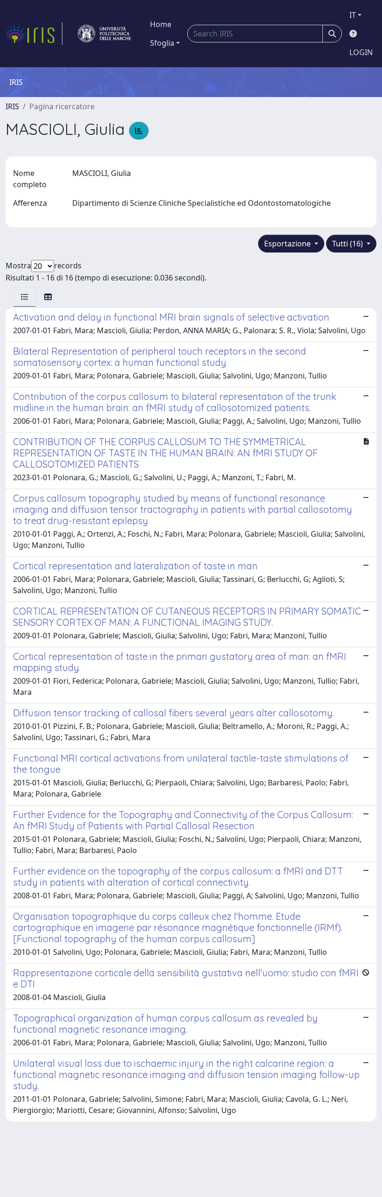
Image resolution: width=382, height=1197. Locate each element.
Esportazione (288, 243)
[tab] (24, 297)
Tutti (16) (348, 243)
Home (160, 24)
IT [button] (352, 15)
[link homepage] (34, 33)
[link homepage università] (104, 33)
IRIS (12, 106)
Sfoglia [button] (162, 43)
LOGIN (361, 52)
